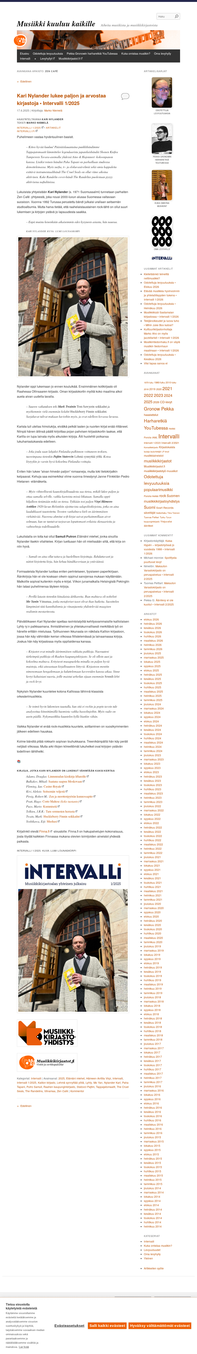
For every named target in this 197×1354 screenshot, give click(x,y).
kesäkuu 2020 (152, 925)
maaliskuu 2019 (153, 984)
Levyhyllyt (46, 58)
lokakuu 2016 (152, 1095)
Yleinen (148, 1258)
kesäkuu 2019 (152, 971)
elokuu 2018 (151, 1014)
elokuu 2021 (151, 874)
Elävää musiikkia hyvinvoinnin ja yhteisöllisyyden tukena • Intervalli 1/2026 (162, 295)
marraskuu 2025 (154, 657)
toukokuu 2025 (153, 683)
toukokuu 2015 (153, 1167)
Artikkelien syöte (154, 1268)
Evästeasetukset (69, 1326)
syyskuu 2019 (152, 959)
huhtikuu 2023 (152, 789)
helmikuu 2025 (153, 696)
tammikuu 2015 (153, 1184)
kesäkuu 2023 (152, 781)
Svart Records (165, 508)
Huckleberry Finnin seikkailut (61, 816)
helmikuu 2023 (153, 797)
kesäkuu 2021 (152, 878)
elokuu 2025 (151, 670)
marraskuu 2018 (154, 1001)
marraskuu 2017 (154, 1048)
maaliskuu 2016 (153, 1124)
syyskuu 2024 (152, 717)
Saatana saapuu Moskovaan (65, 781)
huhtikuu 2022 (152, 840)
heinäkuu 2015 (153, 1158)
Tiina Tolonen (173, 512)
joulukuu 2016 (152, 1086)
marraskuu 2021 (154, 861)
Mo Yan (98, 1082)
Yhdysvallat (166, 521)
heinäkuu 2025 (153, 674)
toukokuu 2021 (153, 882)
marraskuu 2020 (154, 908)
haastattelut (151, 415)
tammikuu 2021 (153, 899)
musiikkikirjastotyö (155, 471)
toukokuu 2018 (153, 1027)
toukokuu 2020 (153, 929)
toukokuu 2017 (153, 1065)
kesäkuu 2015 (152, 1163)
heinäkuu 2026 (153, 623)
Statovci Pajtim (85, 1087)
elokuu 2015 (151, 1154)
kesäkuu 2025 (152, 679)
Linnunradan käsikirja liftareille (67, 776)
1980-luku (159, 382)
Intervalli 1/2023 (152, 442)
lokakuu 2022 (152, 814)
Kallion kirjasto (46, 1082)
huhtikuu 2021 (152, 887)
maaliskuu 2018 (153, 1035)
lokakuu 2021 (152, 865)
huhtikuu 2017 (152, 1069)
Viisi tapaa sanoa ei (156, 363)
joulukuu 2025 (152, 653)
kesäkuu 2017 (152, 1061)
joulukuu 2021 (152, 857)
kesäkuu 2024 (152, 730)
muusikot (172, 471)
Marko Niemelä (53, 110)
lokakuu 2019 (152, 955)
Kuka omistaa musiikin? (135, 53)
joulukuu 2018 (152, 997)
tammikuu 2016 (153, 1133)
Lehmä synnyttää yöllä (70, 1082)
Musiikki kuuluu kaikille (56, 23)
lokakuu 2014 (152, 1196)
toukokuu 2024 (153, 734)
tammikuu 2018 (153, 1039)
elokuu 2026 (151, 619)
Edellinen (24, 81)
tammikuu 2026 (153, 649)
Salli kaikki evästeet (107, 1326)
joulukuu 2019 (152, 946)
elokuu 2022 (151, 823)
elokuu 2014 (151, 1205)
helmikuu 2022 (153, 848)
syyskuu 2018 (152, 1010)
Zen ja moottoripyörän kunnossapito (71, 796)
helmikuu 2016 (153, 1129)
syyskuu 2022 (152, 819)
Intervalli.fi (26, 131)
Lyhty (89, 1082)
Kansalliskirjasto (151, 447)
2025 (61, 1078)
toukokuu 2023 (153, 785)
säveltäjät (149, 513)
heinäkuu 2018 (153, 1018)
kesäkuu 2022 (152, 832)
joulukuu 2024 (152, 704)
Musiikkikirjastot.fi (69, 58)
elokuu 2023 (151, 772)
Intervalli (25, 58)
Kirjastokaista (167, 447)
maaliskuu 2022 (153, 844)
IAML (155, 437)
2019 (152, 389)
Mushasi (52, 821)
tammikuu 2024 (153, 751)
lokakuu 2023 (152, 763)
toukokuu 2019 (153, 976)
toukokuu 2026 (153, 632)
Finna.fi (44, 831)
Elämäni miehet (75, 1078)
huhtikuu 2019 (152, 980)
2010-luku (171, 382)
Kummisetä (50, 806)
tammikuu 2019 (153, 993)
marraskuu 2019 (154, 950)
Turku (162, 517)
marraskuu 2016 (154, 1090)
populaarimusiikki (158, 489)
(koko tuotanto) (61, 801)
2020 (159, 389)
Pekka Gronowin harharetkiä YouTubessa (92, 53)
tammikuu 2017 (153, 1082)
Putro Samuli (34, 1087)
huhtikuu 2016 (152, 1120)
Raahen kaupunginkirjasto (59, 1087)
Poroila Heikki (151, 496)
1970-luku (148, 382)
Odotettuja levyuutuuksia (48, 53)
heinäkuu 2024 (153, 725)
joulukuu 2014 (152, 1188)
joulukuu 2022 (152, 806)
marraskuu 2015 (154, 1141)
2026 (156, 402)
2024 (168, 395)
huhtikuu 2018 (152, 1031)
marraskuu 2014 (154, 1192)
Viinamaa (49, 1091)
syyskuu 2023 (152, 768)
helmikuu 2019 (153, 988)
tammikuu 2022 (153, 853)
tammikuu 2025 (153, 700)
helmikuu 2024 (153, 747)
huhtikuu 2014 (152, 1222)
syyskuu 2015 (152, 1150)
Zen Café (62, 1091)
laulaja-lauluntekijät (152, 451)
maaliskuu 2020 (153, 938)
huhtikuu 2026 (152, 636)
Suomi (149, 507)
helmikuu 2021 (153, 895)
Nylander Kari (112, 1082)
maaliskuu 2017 (153, 1073)
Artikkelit (53, 127)
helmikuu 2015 (153, 1180)
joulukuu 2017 (152, 1044)
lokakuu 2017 (152, 1052)
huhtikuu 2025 (152, 687)
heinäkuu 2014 (153, 1209)
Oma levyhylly (162, 53)
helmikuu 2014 (153, 1226)
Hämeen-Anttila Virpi (98, 1078)
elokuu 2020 (151, 916)
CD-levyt (166, 402)
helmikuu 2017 (153, 1078)
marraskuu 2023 (154, 759)
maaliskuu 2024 (153, 742)
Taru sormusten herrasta (60, 811)
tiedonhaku (161, 512)
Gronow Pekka (159, 408)
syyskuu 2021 (152, 870)
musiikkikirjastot (158, 461)
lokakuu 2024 (152, 712)
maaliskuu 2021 (153, 891)
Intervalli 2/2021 (170, 443)
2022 (148, 395)
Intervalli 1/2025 (29, 127)
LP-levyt (165, 451)
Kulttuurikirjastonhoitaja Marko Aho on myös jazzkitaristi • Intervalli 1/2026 (161, 333)
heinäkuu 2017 (153, 1056)
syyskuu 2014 (152, 1201)
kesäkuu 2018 (152, 1022)
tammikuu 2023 (153, 802)
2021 (167, 388)
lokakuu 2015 (152, 1145)
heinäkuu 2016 (153, 1107)
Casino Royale (52, 786)
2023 (158, 395)
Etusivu (24, 53)
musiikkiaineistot (154, 455)
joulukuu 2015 (152, 1137)
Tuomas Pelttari (151, 517)
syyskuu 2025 (152, 666)
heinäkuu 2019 (153, 967)
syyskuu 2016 (152, 1099)
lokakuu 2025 (152, 662)
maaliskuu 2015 (153, 1175)
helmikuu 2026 (153, 645)
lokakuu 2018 (152, 1006)
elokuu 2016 (151, 1103)
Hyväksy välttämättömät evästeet (160, 1326)
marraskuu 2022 (154, 810)
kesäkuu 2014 (152, 1214)
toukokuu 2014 (153, 1218)
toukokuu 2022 (153, 836)
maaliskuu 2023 (153, 793)
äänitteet (148, 525)
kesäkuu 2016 (152, 1112)
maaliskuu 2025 (153, 691)
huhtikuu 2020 (152, 933)
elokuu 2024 (151, 721)
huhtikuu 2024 (152, 738)
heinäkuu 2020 (153, 921)
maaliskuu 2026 (153, 640)
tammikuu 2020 (153, 942)
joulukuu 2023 (152, 755)
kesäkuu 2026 (152, 628)
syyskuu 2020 (152, 912)
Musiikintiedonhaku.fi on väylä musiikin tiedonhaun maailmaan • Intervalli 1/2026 (162, 346)
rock (162, 495)
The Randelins (34, 1091)
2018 (146, 389)
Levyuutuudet (152, 1250)
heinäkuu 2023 (153, 776)
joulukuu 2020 (152, 904)
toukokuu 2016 (153, 1116)
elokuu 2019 (151, 963)
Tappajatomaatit (105, 1087)
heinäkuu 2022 (153, 827)
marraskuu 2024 (154, 708)
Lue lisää (24, 1347)
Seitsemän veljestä (54, 791)
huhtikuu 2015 (152, 1171)
